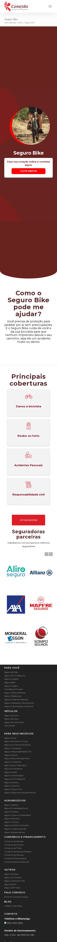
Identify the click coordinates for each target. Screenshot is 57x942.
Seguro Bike (11, 19)
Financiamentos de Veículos (16, 862)
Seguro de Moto (11, 719)
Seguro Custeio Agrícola (15, 829)
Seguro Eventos (11, 782)
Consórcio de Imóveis (13, 845)
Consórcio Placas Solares (15, 858)
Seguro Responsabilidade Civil (17, 751)
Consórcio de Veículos (13, 841)
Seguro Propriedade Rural (16, 808)
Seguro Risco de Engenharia (17, 758)
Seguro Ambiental (12, 762)
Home (20, 23)
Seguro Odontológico (14, 775)
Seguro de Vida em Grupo (16, 741)
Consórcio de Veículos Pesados (17, 851)
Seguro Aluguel (11, 679)
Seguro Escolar (11, 755)
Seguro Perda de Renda (14, 693)
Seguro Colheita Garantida (16, 825)
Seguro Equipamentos (14, 832)
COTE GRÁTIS (28, 171)
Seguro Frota (10, 738)
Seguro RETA (10, 884)
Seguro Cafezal (11, 805)
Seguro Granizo (11, 822)
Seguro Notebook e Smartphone (19, 703)
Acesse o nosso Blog (13, 906)
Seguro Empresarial (13, 768)
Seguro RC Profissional (14, 675)
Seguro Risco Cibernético (15, 765)
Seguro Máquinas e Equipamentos (19, 792)
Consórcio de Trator (13, 848)
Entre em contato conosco (16, 897)
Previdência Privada (13, 689)
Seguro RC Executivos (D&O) (17, 745)
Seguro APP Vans (12, 887)
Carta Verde (9, 725)
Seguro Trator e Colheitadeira (17, 815)
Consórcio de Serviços (14, 855)
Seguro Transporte (12, 748)
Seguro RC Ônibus (12, 877)
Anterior (46, 554)
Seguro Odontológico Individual (18, 706)
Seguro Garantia (11, 786)
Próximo (51, 554)
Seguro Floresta (11, 812)
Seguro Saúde (10, 772)
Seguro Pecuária (11, 818)
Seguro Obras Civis (13, 789)
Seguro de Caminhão (14, 722)
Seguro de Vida (11, 672)
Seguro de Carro (11, 715)
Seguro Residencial (12, 696)
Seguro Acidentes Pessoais (16, 699)
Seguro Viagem (11, 686)
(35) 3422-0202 (14, 923)
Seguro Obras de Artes (14, 881)
